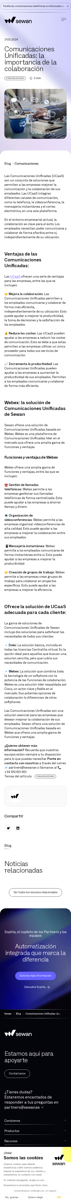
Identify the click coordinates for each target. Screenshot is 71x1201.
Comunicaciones (26, 163)
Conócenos (12, 1120)
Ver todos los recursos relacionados (35, 892)
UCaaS (15, 276)
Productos (11, 1131)
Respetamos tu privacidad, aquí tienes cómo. (26, 1185)
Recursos (10, 1141)
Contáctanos (17, 1073)
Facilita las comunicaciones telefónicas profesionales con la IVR (37, 6)
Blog (7, 163)
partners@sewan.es (22, 1107)
